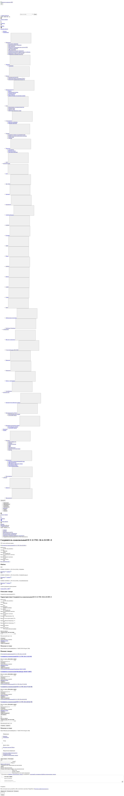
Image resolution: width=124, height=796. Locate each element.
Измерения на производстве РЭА (15, 54)
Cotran (7, 297)
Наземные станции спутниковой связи (16, 134)
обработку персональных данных (15, 774)
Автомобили (11, 149)
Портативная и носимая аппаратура (16, 107)
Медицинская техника (13, 92)
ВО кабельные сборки (13, 426)
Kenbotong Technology (10, 328)
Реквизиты (8, 370)
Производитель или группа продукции (21, 772)
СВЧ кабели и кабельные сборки (15, 463)
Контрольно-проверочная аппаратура (16, 79)
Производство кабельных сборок (13, 402)
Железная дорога (12, 150)
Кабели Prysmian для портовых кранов (16, 95)
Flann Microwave (12, 447)
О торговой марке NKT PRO (12, 349)
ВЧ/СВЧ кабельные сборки (14, 414)
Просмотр (3, 571)
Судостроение (9, 120)
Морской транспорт (12, 123)
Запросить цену (4, 632)
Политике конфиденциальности (41, 788)
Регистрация (10, 758)
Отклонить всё (10, 791)
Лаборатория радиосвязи (11, 317)
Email (14, 761)
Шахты (9, 91)
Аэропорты (10, 65)
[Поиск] (2, 4)
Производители (6, 163)
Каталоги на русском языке (14, 448)
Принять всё (3, 791)
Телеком (7, 133)
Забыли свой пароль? (5, 764)
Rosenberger (8, 204)
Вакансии (8, 360)
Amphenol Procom (10, 214)
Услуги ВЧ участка (12, 415)
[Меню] (1, 1)
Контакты (5, 429)
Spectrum (8, 194)
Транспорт (8, 148)
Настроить (16, 791)
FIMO (7, 245)
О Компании (6, 329)
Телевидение (11, 137)
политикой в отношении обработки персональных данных (43, 774)
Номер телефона (16, 771)
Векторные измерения (13, 43)
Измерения (8, 42)
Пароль (13, 762)
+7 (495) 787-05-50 (5, 15)
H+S (7, 173)
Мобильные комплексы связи (14, 110)
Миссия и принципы (10, 339)
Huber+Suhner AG (12, 441)
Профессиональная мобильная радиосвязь (17, 135)
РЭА (7, 105)
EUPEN (7, 225)
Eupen (9, 445)
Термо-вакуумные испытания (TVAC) (16, 78)
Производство (6, 392)
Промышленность (10, 89)
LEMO (7, 287)
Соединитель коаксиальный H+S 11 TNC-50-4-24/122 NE (16, 702)
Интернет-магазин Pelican (8, 747)
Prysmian (7, 235)
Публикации (8, 460)
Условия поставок (7, 754)
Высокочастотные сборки (11, 412)
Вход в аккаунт (4, 758)
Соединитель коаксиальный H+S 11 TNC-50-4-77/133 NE (16, 686)
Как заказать (3, 714)
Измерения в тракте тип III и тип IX (16, 53)
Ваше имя (14, 770)
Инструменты (9, 476)
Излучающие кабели (12, 464)
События (5, 477)
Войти (2, 766)
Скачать (8, 571)
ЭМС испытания (12, 49)
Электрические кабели (13, 466)
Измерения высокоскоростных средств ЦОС (18, 47)
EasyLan (10, 449)
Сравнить (3, 666)
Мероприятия (9, 498)
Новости (7, 487)
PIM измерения (11, 46)
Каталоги (8, 440)
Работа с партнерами (10, 380)
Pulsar (7, 256)
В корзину (3, 638)
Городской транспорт (13, 152)
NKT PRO (8, 184)
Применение (6, 32)
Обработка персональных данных (10, 755)
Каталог (5, 31)
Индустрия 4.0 (11, 94)
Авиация (8, 64)
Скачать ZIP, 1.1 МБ (5, 588)
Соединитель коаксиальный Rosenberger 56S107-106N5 (16, 671)
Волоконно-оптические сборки (12, 425)
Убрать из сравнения (5, 643)
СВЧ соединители (12, 462)
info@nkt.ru (3, 525)
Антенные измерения (13, 48)
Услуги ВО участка (12, 428)
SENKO (7, 266)
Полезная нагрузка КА (13, 77)
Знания (4, 430)
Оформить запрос (4, 640)
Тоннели (10, 138)
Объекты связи (11, 109)
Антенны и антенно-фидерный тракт (16, 461)
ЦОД (7, 162)
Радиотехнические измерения (14, 45)
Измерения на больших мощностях (16, 50)
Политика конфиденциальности (10, 753)
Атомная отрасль (12, 93)
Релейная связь (11, 108)
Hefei (7, 307)
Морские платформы (13, 122)
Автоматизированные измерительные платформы (19, 52)
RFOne (7, 276)
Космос (7, 75)
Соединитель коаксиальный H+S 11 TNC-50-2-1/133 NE (16, 656)
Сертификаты (9, 391)
